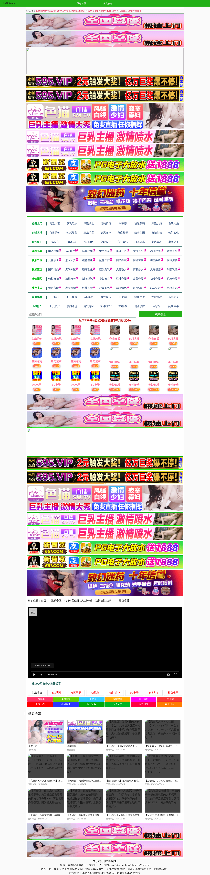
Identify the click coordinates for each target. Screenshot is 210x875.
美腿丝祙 (66, 699)
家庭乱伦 (70, 287)
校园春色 (104, 287)
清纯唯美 (70, 278)
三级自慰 (169, 699)
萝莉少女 (138, 269)
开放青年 (40, 699)
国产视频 (53, 251)
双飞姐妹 (169, 704)
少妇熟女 (104, 278)
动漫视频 (155, 251)
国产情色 (143, 699)
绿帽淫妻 (117, 699)
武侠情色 (121, 287)
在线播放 (37, 692)
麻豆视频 (87, 251)
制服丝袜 (87, 278)
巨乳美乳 (104, 269)
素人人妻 (70, 260)
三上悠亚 (91, 699)
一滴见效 (37, 365)
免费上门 (37, 343)
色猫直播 (71, 746)
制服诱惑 (172, 269)
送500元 (37, 389)
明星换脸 (155, 260)
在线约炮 (66, 704)
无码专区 (70, 269)
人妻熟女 (121, 269)
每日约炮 (115, 343)
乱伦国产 (104, 260)
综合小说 (172, 287)
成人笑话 (155, 287)
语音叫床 (143, 704)
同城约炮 (91, 704)
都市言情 (53, 287)
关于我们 (98, 861)
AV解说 (70, 251)
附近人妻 (117, 704)
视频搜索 (160, 314)
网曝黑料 (172, 260)
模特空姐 (87, 260)
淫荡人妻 (87, 287)
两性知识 (138, 287)
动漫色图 (155, 278)
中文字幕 (104, 251)
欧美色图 (138, 278)
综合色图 (172, 278)
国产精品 (53, 269)
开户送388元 (114, 389)
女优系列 (138, 251)
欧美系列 (172, 251)
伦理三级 (121, 251)
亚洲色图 (121, 278)
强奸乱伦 (87, 269)
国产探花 (121, 260)
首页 (43, 600)
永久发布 (107, 3)
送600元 (114, 366)
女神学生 (53, 260)
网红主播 (138, 260)
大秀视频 (155, 269)
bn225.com (9, 3)
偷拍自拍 (53, 278)
